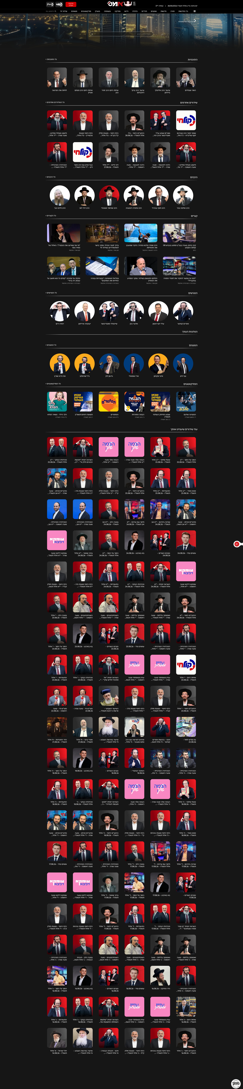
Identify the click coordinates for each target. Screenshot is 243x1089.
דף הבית (191, 22)
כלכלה (135, 11)
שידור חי (63, 11)
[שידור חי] (59, 4)
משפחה (107, 11)
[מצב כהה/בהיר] (79, 4)
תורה (172, 11)
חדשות (163, 11)
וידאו (126, 11)
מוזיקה (117, 11)
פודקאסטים (86, 11)
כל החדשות (183, 11)
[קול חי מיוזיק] (50, 4)
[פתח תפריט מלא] (194, 11)
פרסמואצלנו (70, 4)
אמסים (154, 11)
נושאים (74, 11)
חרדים (144, 11)
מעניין (97, 11)
